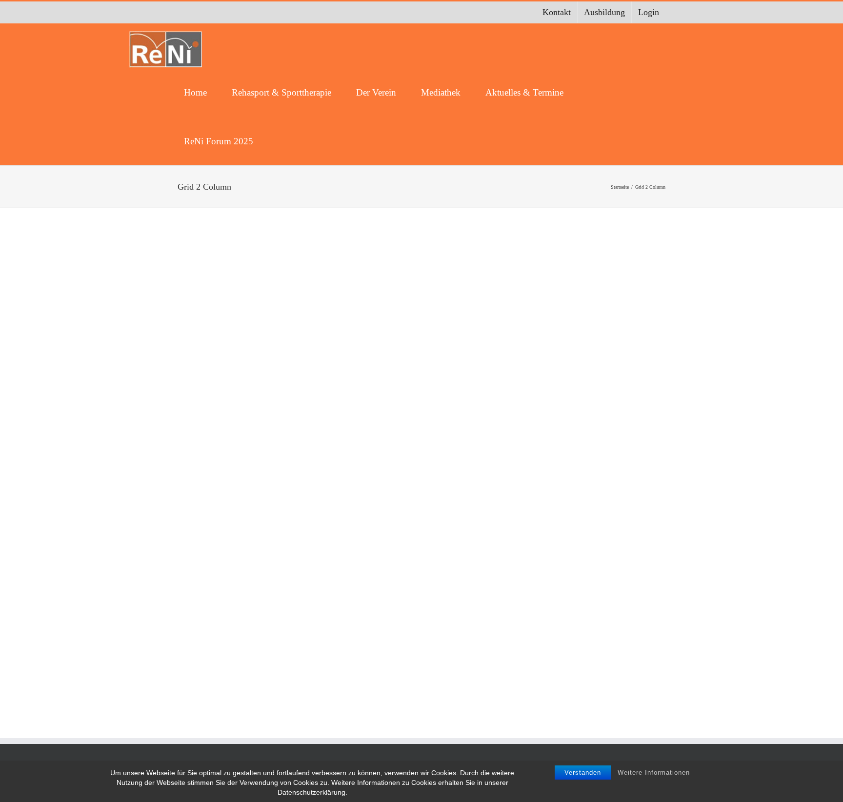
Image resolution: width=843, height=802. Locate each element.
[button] (282, 141)
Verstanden (582, 772)
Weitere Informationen (654, 772)
